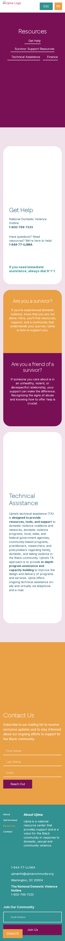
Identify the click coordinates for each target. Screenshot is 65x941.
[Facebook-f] (34, 853)
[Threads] (48, 853)
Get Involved (10, 820)
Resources (9, 825)
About (6, 814)
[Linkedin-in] (41, 853)
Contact (7, 831)
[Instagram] (27, 853)
